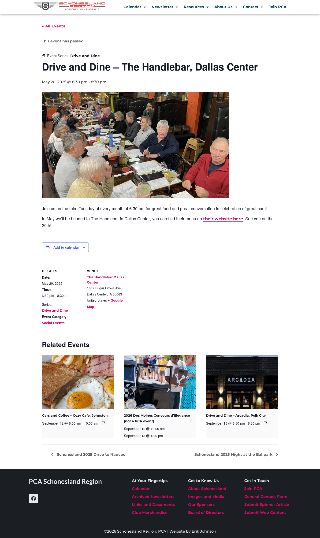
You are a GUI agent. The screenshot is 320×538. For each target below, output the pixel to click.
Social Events (53, 323)
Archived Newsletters (153, 496)
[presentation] (78, 382)
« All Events (53, 26)
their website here (223, 218)
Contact (250, 7)
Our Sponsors (201, 504)
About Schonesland (207, 488)
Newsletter (162, 7)
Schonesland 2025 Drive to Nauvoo (90, 454)
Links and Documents (153, 504)
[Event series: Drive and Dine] (265, 422)
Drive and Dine (55, 310)
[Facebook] (33, 498)
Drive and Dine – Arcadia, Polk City (236, 415)
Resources (194, 7)
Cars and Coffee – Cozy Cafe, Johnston (75, 415)
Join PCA (278, 7)
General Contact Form (265, 496)
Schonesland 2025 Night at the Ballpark (234, 454)
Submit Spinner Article (266, 504)
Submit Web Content (265, 512)
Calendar (132, 7)
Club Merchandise (149, 512)
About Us (223, 7)
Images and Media (206, 496)
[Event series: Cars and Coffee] (103, 422)
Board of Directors (206, 512)
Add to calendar (66, 247)
